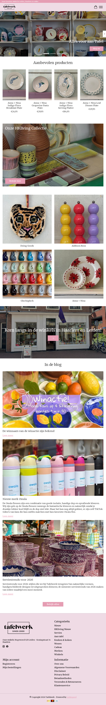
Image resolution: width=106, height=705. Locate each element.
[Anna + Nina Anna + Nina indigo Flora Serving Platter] (66, 84)
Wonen (58, 643)
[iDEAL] (48, 701)
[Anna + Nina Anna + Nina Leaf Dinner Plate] (91, 84)
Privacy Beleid (61, 674)
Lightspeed (72, 697)
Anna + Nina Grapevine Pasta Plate (40, 105)
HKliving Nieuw (62, 629)
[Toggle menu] (100, 7)
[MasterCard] (52, 701)
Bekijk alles (53, 604)
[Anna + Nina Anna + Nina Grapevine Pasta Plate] (40, 84)
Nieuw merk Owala (15, 499)
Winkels (58, 654)
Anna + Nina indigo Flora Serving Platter (66, 105)
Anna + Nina (78, 300)
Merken (58, 651)
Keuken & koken (63, 640)
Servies (58, 632)
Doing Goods (27, 245)
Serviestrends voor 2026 (18, 579)
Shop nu (96, 49)
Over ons (59, 664)
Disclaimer (60, 671)
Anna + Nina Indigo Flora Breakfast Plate (14, 105)
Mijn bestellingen (12, 667)
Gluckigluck (27, 300)
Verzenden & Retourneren (67, 682)
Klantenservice (62, 685)
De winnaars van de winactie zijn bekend (28, 431)
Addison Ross (79, 245)
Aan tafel (58, 636)
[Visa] (56, 701)
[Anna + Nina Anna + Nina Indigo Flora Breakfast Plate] (14, 84)
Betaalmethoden (62, 678)
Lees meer (8, 435)
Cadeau (58, 647)
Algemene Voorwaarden (66, 667)
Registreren (9, 664)
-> (53, 338)
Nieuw (57, 625)
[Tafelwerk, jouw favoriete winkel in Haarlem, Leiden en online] (9, 7)
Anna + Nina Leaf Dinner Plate (92, 104)
